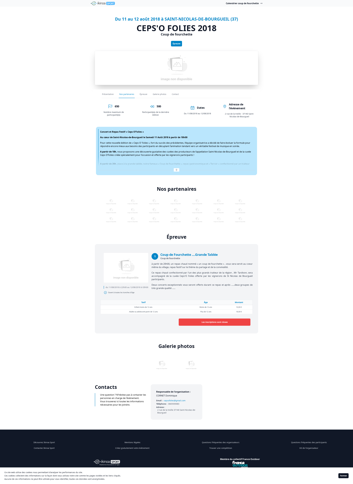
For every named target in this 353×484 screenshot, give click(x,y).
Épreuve (176, 43)
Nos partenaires (126, 94)
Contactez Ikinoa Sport (44, 448)
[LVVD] (219, 210)
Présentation (108, 94)
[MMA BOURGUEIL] (176, 210)
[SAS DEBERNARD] (154, 219)
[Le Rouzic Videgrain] (133, 201)
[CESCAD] (240, 201)
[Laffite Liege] (197, 210)
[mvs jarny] (176, 219)
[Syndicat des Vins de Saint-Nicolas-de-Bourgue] (176, 201)
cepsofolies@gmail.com (174, 400)
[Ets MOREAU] (240, 219)
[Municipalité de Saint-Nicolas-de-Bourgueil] (111, 219)
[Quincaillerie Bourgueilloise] (111, 210)
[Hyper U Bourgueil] (197, 201)
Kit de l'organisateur (308, 448)
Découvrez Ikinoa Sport (44, 442)
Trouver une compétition (220, 448)
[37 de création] (111, 201)
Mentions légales (132, 442)
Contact (175, 94)
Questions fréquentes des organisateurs (220, 442)
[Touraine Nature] (154, 210)
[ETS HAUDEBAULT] (197, 219)
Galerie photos (159, 94)
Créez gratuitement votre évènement (132, 448)
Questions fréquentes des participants (309, 442)
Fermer (343, 475)
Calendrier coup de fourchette (242, 3)
